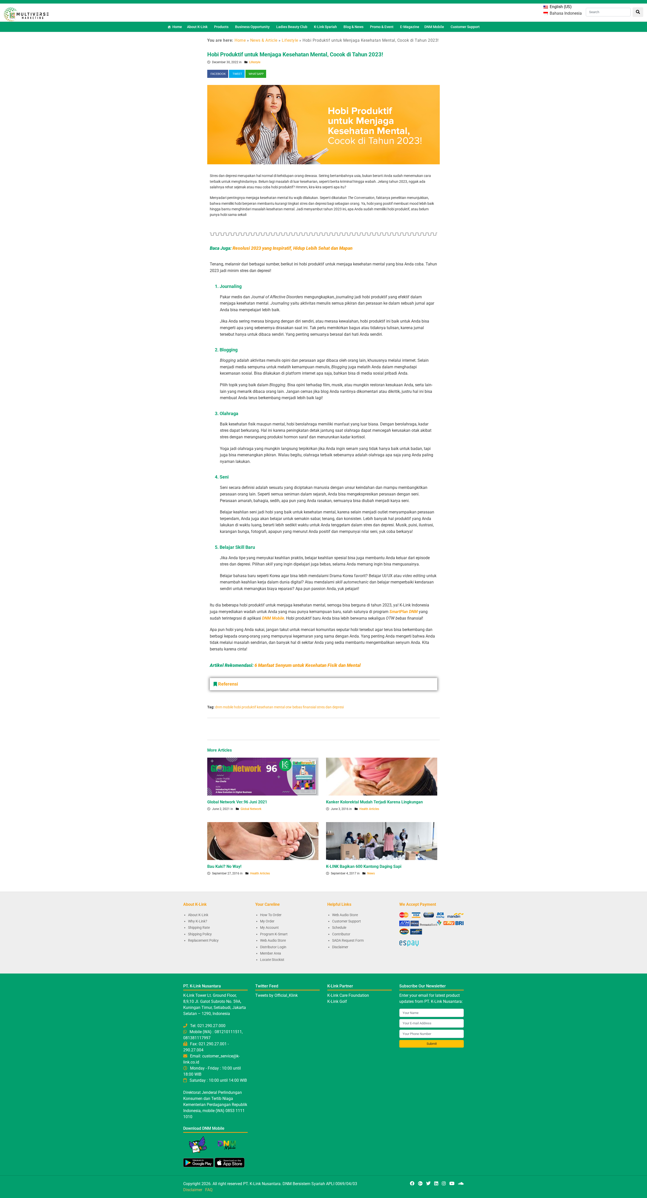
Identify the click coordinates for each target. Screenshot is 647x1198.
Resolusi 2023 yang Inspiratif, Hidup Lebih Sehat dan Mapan (293, 248)
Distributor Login (273, 947)
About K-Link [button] (197, 27)
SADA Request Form (348, 940)
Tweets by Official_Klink (276, 995)
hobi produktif (245, 707)
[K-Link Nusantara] (26, 14)
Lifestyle (290, 40)
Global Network (251, 809)
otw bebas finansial (301, 707)
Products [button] (221, 27)
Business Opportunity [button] (252, 27)
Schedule (339, 927)
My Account (269, 927)
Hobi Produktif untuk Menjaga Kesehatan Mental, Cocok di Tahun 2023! (295, 54)
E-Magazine (409, 27)
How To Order (271, 915)
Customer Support (465, 27)
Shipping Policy (200, 934)
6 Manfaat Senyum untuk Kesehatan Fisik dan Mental (308, 665)
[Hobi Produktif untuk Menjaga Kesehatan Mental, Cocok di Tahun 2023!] (323, 124)
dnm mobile (224, 707)
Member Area (270, 953)
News (371, 873)
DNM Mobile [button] (434, 27)
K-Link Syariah (325, 27)
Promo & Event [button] (382, 27)
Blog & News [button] (353, 27)
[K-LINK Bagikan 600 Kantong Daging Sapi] (381, 841)
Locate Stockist (272, 960)
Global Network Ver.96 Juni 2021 (237, 802)
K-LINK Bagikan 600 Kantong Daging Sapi (363, 866)
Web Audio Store (273, 940)
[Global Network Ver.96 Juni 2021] (262, 776)
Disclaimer (340, 947)
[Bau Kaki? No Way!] (262, 841)
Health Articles (369, 809)
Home (177, 27)
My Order (267, 921)
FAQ (209, 1189)
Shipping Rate (199, 927)
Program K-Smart (274, 934)
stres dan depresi (330, 707)
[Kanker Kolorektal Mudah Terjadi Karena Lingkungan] (381, 776)
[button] (323, 684)
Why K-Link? (197, 921)
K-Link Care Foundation (348, 995)
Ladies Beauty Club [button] (291, 27)
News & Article (264, 40)
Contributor (341, 934)
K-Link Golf (337, 1001)
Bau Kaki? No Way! (224, 866)
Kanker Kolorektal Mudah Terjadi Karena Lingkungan (374, 802)
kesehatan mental (271, 707)
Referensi (228, 684)
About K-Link (198, 915)
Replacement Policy (203, 940)
